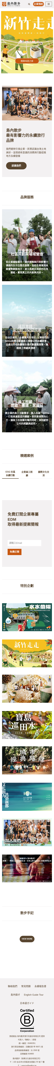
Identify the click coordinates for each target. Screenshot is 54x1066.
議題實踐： (27, 326)
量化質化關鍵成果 (27, 330)
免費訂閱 (14, 552)
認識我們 (16, 165)
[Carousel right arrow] (48, 42)
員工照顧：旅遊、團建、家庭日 (27, 404)
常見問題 (26, 986)
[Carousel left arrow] (6, 42)
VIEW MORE (27, 939)
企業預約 (38, 4)
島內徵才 (15, 994)
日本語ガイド (27, 1003)
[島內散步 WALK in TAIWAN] (11, 4)
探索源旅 (27, 61)
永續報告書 (40, 986)
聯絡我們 (12, 986)
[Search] (29, 4)
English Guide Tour (33, 994)
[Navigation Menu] (48, 4)
